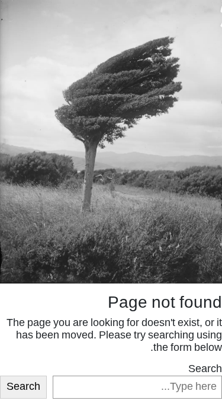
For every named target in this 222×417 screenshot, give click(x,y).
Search (205, 369)
